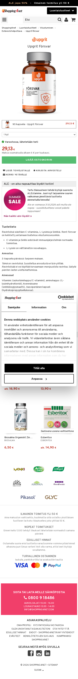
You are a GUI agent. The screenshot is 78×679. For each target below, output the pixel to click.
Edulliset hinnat (16, 632)
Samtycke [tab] (14, 307)
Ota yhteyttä (61, 629)
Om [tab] (64, 307)
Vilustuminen (46, 28)
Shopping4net (9, 28)
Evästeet (14, 636)
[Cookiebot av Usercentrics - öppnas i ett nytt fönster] (58, 297)
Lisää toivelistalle (17, 170)
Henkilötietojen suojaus (38, 636)
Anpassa (36, 378)
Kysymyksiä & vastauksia (48, 625)
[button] (73, 19)
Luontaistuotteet (27, 28)
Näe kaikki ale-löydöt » (18, 216)
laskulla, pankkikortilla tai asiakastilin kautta (39, 558)
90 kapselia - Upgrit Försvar (43, 124)
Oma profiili (24, 625)
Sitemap (53, 665)
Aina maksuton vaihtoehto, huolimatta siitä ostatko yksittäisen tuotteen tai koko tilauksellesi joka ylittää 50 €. (39, 517)
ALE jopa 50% (18, 3)
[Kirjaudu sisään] (66, 19)
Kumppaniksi (64, 636)
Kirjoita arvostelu (48, 170)
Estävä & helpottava (12, 31)
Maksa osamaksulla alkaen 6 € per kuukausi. (26, 152)
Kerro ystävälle (16, 174)
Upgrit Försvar (32, 31)
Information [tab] (39, 307)
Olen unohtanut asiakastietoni (30, 629)
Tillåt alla (39, 367)
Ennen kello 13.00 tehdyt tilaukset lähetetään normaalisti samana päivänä (39, 530)
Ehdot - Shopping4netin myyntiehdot (51, 632)
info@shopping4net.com (39, 609)
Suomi (38, 670)
